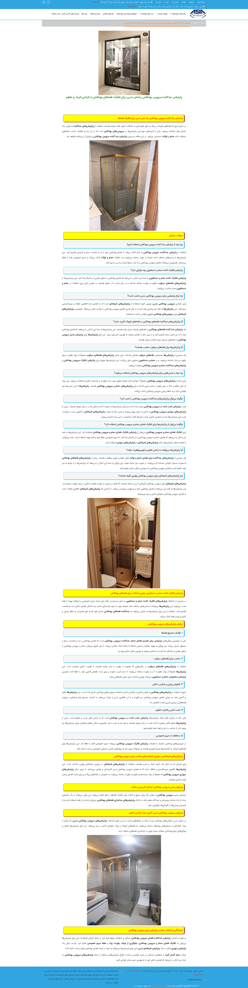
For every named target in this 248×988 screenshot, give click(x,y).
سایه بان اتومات (95, 13)
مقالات (184, 2)
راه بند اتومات (55, 13)
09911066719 (132, 6)
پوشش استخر (162, 13)
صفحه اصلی (201, 2)
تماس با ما (175, 2)
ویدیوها (191, 2)
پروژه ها (158, 2)
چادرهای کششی (108, 13)
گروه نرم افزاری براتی (158, 986)
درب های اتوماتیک (147, 13)
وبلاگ (195, 23)
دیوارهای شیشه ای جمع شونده (126, 13)
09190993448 (95, 2)
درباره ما (166, 2)
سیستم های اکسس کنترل (70, 13)
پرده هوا (84, 13)
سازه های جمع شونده (178, 13)
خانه (202, 23)
